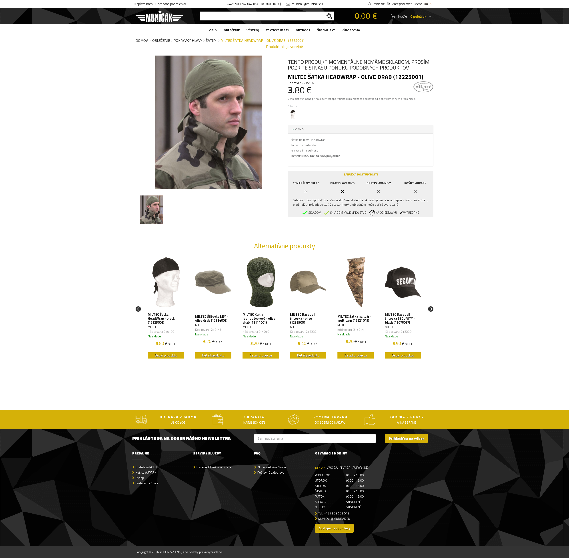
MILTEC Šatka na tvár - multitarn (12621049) (354, 319)
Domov (142, 40)
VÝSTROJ (252, 30)
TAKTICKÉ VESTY (277, 30)
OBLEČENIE (232, 30)
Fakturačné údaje (147, 483)
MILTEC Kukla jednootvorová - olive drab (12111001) (259, 319)
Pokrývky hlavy (188, 40)
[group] (166, 309)
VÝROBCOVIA (351, 30)
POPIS (299, 129)
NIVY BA (345, 467)
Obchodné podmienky (170, 3)
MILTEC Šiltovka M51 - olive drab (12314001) (211, 319)
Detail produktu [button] (166, 355)
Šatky (211, 40)
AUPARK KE (360, 467)
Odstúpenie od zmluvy (334, 528)
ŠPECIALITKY (326, 30)
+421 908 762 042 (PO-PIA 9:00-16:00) (254, 3)
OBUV (213, 30)
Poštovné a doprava (270, 472)
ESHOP (320, 467)
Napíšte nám (143, 3)
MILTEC (152, 327)
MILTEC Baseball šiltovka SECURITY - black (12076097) (400, 319)
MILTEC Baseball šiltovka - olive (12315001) (302, 319)
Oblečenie (161, 40)
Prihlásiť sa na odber (406, 438)
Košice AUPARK (146, 472)
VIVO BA (332, 467)
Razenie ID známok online (213, 467)
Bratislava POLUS (147, 467)
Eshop (140, 477)
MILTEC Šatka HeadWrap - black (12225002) (161, 319)
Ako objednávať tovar (271, 467)
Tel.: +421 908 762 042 (333, 513)
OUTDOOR (303, 30)
